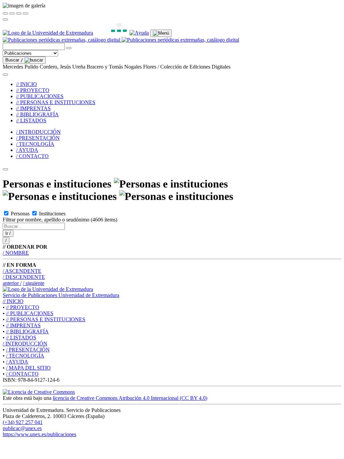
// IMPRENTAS (33, 108)
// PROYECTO (32, 90)
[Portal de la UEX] (48, 33)
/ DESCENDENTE (24, 277)
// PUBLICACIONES (39, 96)
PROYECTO (22, 307)
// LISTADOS (31, 120)
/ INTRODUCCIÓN (38, 132)
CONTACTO (22, 374)
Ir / (8, 233)
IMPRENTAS (23, 325)
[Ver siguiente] (19, 13)
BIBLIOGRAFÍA (27, 331)
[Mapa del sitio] (111, 33)
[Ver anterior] (12, 13)
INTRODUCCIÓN (25, 343)
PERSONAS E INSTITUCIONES (45, 319)
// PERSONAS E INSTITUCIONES (55, 102)
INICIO (13, 301)
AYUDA (17, 362)
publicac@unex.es (22, 428)
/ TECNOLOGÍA (35, 144)
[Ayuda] (139, 33)
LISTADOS (21, 337)
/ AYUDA (27, 150)
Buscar (14, 59)
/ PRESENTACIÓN (38, 138)
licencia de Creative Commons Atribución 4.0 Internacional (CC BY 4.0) (130, 398)
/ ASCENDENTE (22, 271)
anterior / (12, 283)
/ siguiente (33, 283)
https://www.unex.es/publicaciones (39, 434)
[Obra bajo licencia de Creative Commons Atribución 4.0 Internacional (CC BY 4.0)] (39, 392)
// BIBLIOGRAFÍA (37, 114)
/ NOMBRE (16, 253)
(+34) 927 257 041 (23, 422)
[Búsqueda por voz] (69, 48)
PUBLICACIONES (29, 313)
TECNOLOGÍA (25, 356)
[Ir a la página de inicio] (121, 40)
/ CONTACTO (32, 156)
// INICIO (26, 84)
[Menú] (161, 33)
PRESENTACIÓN (28, 349)
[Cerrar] (5, 13)
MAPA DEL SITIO (28, 368)
